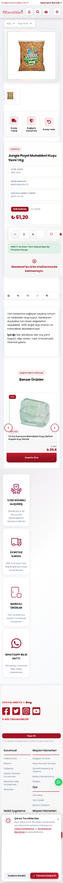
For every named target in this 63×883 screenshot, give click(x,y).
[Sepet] (46, 11)
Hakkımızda (10, 758)
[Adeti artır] (33, 234)
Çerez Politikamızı (24, 828)
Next (55, 428)
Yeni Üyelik (38, 800)
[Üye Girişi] (29, 11)
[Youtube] (37, 713)
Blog (29, 702)
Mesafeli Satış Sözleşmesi (11, 783)
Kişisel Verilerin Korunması (12, 775)
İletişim (36, 781)
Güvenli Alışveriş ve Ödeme (43, 770)
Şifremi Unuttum (41, 805)
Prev (8, 428)
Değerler (9, 768)
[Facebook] (7, 713)
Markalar (9, 789)
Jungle (15, 149)
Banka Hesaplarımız (43, 776)
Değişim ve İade (41, 758)
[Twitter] (17, 713)
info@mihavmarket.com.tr (14, 2)
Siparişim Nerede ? (51, 2)
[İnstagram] (27, 713)
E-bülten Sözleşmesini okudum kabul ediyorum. (30, 741)
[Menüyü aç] (57, 11)
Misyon (7, 763)
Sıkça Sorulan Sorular (44, 763)
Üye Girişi (38, 795)
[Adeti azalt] (15, 234)
